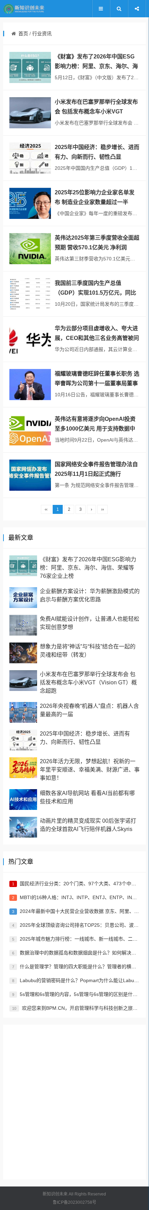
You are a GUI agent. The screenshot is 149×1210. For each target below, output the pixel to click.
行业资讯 (42, 33)
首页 (23, 33)
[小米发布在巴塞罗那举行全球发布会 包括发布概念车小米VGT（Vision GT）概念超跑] (30, 112)
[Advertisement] (74, 1102)
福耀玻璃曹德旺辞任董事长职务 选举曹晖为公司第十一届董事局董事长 (97, 383)
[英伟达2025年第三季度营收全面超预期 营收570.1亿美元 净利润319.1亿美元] (30, 248)
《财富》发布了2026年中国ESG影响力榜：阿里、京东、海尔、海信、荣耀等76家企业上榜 (96, 66)
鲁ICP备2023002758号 (74, 1202)
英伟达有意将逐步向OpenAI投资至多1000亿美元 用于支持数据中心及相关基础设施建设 (95, 428)
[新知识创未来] (24, 8)
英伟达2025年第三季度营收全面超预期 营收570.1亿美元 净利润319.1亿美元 (97, 247)
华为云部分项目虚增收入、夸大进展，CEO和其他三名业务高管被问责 (97, 338)
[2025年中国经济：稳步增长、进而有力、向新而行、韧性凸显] (30, 158)
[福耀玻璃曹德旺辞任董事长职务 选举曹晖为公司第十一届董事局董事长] (30, 384)
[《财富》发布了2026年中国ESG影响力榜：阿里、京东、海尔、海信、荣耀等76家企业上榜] (30, 67)
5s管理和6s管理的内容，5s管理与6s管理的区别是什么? (81, 994)
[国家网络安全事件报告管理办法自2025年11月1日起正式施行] (30, 475)
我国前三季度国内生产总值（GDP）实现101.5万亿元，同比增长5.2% (95, 292)
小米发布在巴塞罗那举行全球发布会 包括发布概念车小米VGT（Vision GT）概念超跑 (96, 111)
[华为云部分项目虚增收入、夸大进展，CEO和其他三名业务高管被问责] (30, 339)
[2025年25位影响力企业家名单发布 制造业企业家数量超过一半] (30, 203)
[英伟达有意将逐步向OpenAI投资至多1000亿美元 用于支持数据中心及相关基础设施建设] (30, 429)
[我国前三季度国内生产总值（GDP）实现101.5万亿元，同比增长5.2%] (30, 294)
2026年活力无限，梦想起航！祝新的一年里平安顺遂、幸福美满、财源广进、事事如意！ (90, 769)
